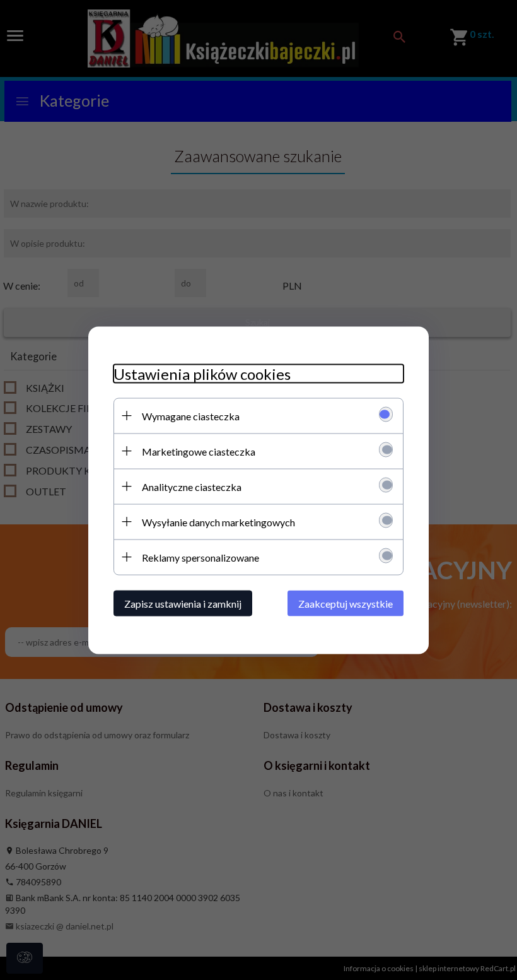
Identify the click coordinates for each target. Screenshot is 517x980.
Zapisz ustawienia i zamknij (182, 603)
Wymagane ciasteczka (191, 416)
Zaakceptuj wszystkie (345, 603)
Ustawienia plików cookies (202, 373)
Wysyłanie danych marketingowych (218, 522)
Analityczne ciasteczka (191, 486)
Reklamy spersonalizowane (200, 557)
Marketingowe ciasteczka (198, 451)
